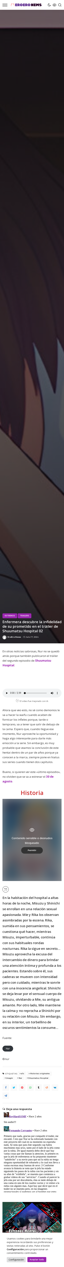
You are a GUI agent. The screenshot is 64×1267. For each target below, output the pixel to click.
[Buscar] (59, 5)
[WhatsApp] (30, 1087)
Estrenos (10, 616)
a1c (22, 1073)
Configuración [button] (16, 1259)
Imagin (9, 1078)
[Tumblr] (38, 1087)
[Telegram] (5, 1095)
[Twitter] (14, 1087)
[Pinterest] (22, 1087)
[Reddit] (46, 1087)
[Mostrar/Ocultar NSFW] (53, 5)
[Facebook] (5, 1087)
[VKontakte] (55, 1087)
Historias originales (40, 1073)
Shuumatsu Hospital (38, 1078)
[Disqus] (32, 1151)
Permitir (32, 850)
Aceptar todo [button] (37, 1259)
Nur (8, 1048)
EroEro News (14, 637)
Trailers (24, 616)
